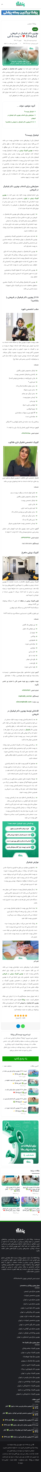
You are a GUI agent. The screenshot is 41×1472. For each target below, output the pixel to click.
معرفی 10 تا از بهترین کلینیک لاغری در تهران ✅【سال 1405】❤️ (30, 1211)
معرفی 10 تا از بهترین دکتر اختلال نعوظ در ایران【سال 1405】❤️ (11, 1210)
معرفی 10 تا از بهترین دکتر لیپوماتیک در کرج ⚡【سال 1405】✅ (12, 1189)
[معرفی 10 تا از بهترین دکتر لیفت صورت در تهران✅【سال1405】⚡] (33, 1110)
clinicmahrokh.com (24, 702)
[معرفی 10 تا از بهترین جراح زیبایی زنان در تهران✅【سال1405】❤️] (33, 1091)
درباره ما (20, 1463)
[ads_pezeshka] (20, 12)
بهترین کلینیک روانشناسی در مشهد (29, 1390)
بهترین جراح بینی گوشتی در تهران (29, 1328)
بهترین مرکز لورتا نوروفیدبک (31, 1356)
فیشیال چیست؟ (29, 111)
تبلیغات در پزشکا (34, 1460)
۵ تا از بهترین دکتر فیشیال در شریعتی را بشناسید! (20, 122)
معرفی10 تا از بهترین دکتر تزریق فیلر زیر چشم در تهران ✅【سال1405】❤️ (31, 1189)
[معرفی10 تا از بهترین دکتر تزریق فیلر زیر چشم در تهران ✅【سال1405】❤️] (30, 1180)
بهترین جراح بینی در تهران (31, 1299)
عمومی (29, 24)
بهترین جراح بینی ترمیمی (32, 1291)
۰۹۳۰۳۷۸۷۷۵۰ (26, 433)
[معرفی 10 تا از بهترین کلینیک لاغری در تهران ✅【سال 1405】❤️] (30, 1202)
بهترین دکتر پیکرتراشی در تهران (30, 1312)
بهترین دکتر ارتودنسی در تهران (30, 1308)
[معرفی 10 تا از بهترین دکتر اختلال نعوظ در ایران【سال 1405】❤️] (11, 1202)
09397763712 (25, 538)
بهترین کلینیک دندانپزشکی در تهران (28, 1385)
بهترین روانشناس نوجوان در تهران (29, 1333)
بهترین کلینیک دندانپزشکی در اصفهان (28, 1394)
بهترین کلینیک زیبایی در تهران (30, 1352)
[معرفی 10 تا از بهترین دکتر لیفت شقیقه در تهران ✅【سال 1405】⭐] (33, 1082)
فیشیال (28, 729)
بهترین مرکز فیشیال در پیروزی (30, 1360)
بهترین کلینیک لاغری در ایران (31, 1365)
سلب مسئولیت (23, 1460)
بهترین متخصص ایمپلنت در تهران (29, 1320)
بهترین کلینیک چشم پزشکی (31, 1348)
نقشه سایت (13, 1460)
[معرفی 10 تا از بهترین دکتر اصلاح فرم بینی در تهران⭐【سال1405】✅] (33, 1101)
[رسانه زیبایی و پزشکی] (20, 4)
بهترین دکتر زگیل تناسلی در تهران (29, 1324)
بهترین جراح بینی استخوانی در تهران (28, 1337)
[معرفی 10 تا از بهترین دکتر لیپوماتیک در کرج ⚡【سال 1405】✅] (11, 1180)
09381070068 (18, 1278)
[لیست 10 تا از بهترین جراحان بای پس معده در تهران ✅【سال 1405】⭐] (33, 1073)
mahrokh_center (25, 696)
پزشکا (35, 24)
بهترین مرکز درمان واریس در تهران (29, 1377)
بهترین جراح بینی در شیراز (32, 1303)
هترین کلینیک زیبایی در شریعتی (12, 974)
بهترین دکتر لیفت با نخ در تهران (30, 1316)
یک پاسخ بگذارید (20, 1058)
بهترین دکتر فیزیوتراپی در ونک (30, 1369)
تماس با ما (5, 1460)
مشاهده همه (8, 1066)
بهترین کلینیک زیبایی (25, 150)
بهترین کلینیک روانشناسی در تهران (29, 1381)
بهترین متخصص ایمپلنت (32, 1295)
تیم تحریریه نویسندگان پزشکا (30, 40)
